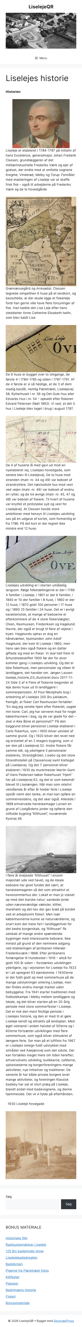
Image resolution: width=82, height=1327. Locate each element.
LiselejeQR (41, 7)
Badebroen (14, 1264)
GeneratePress (64, 1321)
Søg (9, 1197)
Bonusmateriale (18, 1303)
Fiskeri (11, 1296)
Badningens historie (21, 1290)
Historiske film (16, 1238)
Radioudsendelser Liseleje (26, 1245)
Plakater (12, 1283)
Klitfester (12, 1277)
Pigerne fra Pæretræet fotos (27, 1270)
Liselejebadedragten (21, 1258)
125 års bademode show (25, 1251)
